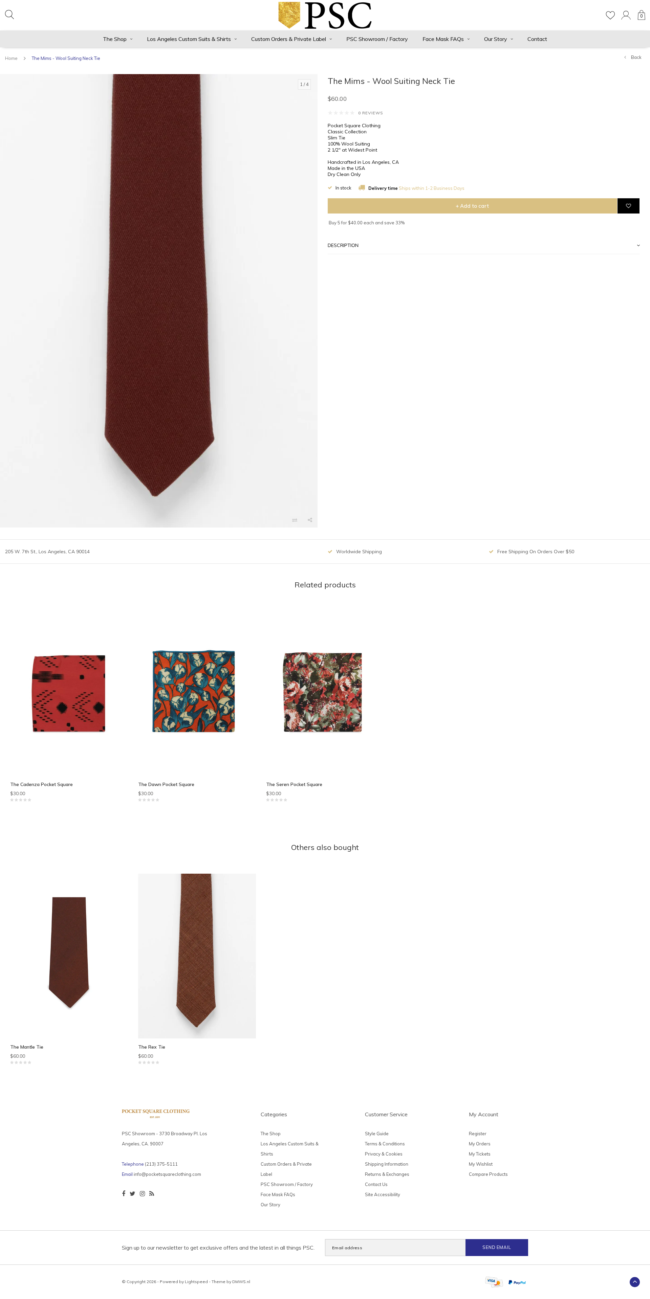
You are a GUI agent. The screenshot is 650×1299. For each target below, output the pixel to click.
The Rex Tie (151, 1047)
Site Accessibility (382, 1194)
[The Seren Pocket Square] (325, 693)
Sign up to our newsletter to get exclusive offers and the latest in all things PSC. (218, 1247)
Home (11, 58)
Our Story (495, 39)
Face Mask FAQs (443, 39)
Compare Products (488, 1174)
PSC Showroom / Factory (377, 39)
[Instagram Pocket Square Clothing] (142, 1193)
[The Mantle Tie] (69, 956)
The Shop (115, 39)
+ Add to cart (472, 206)
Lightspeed (196, 1281)
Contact (537, 39)
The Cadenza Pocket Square (41, 784)
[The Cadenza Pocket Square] (69, 693)
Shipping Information (386, 1164)
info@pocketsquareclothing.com (167, 1174)
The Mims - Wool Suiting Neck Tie (66, 58)
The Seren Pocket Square (294, 784)
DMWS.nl (241, 1281)
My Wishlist (481, 1164)
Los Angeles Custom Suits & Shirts (189, 39)
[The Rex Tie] (197, 956)
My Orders (480, 1143)
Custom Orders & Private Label (288, 39)
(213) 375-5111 (161, 1164)
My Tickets (480, 1154)
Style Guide (377, 1133)
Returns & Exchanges (387, 1174)
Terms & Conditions (385, 1143)
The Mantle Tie (26, 1047)
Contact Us (376, 1184)
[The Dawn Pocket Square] (197, 693)
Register (477, 1133)
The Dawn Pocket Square (166, 784)
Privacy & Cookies (384, 1154)
